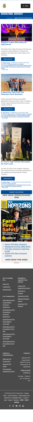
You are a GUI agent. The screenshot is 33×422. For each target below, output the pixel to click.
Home (10, 18)
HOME (21, 400)
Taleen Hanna (6, 62)
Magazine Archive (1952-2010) (17, 247)
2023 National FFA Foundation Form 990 (9, 329)
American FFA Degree (22, 305)
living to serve (27, 185)
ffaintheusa (19, 185)
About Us (6, 284)
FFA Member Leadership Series (9, 370)
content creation (21, 115)
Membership (7, 289)
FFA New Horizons (13, 64)
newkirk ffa (19, 65)
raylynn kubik (4, 66)
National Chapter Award (23, 300)
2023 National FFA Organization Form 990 (9, 322)
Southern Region (17, 186)
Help (5, 400)
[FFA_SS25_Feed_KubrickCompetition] (16, 25)
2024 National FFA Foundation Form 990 (9, 344)
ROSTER (16, 402)
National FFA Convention (7, 360)
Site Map (16, 400)
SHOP (26, 400)
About (16, 244)
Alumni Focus (11, 114)
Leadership (6, 287)
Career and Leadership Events (24, 287)
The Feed (20, 64)
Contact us (26, 372)
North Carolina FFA (6, 186)
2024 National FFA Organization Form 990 (9, 336)
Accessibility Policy (17, 397)
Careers (10, 400)
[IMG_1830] (16, 123)
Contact (25, 397)
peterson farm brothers (10, 116)
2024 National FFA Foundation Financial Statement (9, 313)
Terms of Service (12, 395)
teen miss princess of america (17, 66)
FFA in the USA (12, 183)
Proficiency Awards (21, 292)
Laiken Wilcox (6, 182)
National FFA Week (7, 365)
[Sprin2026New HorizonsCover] (16, 201)
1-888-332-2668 (25, 370)
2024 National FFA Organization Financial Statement (9, 304)
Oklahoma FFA (27, 65)
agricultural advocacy (10, 65)
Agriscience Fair (23, 296)
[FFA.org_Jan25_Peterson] (16, 75)
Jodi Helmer (6, 112)
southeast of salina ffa (23, 116)
